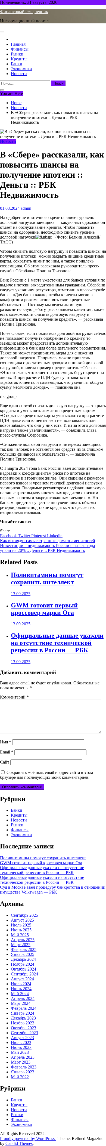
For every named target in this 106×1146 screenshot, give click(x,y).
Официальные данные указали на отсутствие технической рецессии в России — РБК (57, 643)
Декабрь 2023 (23, 1018)
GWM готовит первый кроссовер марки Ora (44, 609)
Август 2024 (22, 979)
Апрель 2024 (23, 998)
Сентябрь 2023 (24, 1032)
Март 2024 (20, 1003)
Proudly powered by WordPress (28, 1138)
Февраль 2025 (23, 949)
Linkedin (55, 535)
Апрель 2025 (23, 939)
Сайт (4, 762)
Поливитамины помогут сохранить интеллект (47, 578)
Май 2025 (20, 934)
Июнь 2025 (21, 930)
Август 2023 (22, 1037)
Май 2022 (20, 1076)
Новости (19, 73)
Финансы (20, 49)
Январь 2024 (22, 1013)
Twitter (24, 535)
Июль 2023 (21, 1042)
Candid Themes (19, 1143)
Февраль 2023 (23, 1067)
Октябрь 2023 (23, 1027)
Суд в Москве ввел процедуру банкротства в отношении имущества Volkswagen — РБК (52, 889)
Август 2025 (22, 920)
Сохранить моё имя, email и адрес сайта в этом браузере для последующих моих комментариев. (46, 775)
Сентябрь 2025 (24, 915)
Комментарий (14, 697)
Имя (5, 742)
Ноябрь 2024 (22, 964)
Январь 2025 (22, 954)
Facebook (9, 535)
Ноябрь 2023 (22, 1023)
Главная (18, 44)
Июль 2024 (21, 983)
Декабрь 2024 (23, 959)
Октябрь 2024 (23, 969)
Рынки (17, 54)
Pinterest (39, 535)
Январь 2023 (22, 1072)
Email (6, 752)
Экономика (21, 68)
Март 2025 (20, 944)
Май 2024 (20, 993)
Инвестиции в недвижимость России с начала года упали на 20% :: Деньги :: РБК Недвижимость (47, 548)
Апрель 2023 (23, 1057)
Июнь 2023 (21, 1047)
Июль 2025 (21, 925)
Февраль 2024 (23, 1008)
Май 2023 (20, 1052)
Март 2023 (20, 1062)
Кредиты (19, 59)
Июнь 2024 (21, 988)
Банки (16, 63)
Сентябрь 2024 (24, 974)
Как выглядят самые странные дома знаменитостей (47, 540)
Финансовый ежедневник (24, 11)
